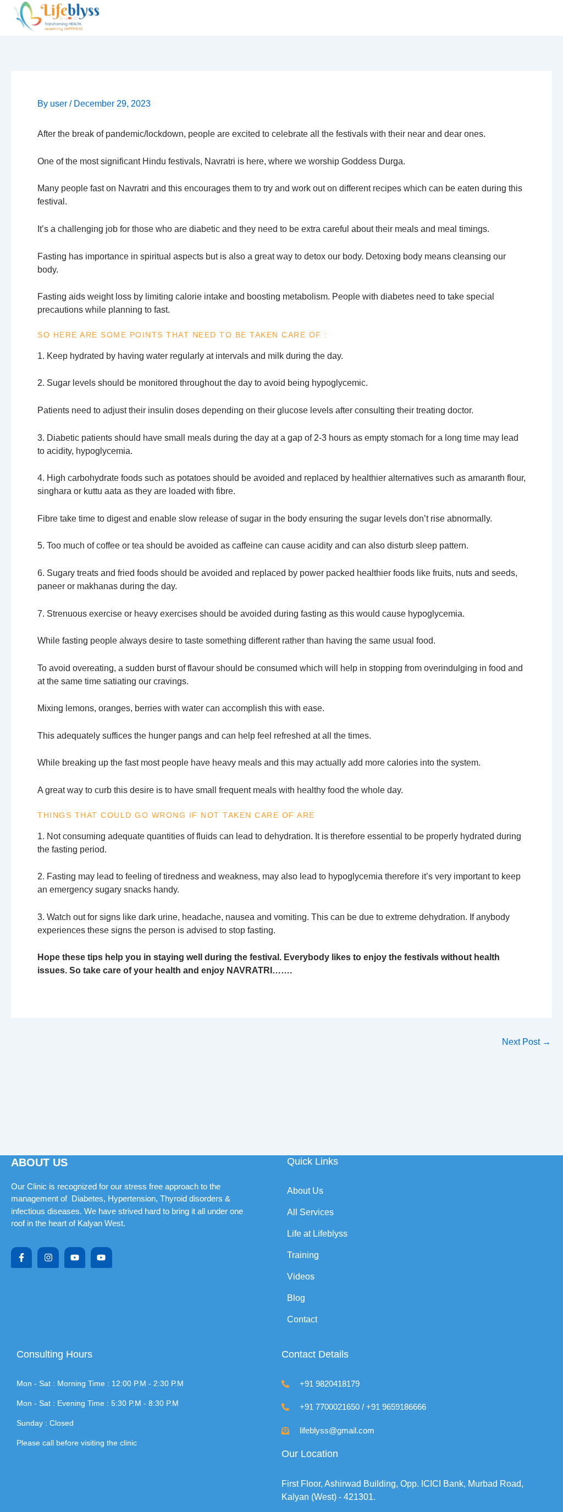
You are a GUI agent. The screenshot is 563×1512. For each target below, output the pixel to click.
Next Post (526, 1042)
